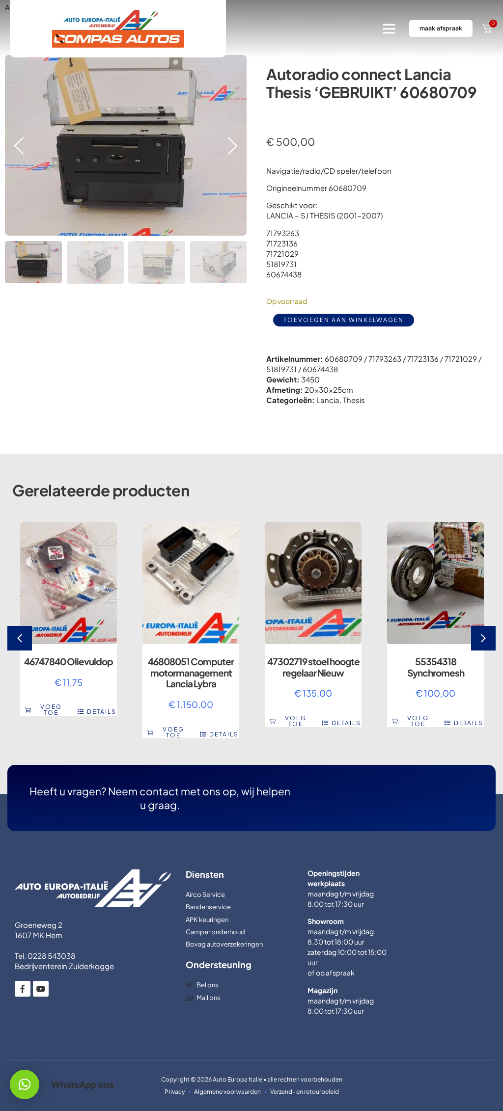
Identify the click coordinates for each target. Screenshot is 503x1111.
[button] (389, 28)
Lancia (327, 400)
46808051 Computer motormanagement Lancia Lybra (191, 672)
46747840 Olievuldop (68, 661)
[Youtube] (41, 989)
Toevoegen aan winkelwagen (343, 320)
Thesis (354, 400)
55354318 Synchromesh (435, 666)
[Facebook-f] (22, 989)
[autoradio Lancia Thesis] (126, 145)
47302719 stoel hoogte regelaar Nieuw (313, 666)
